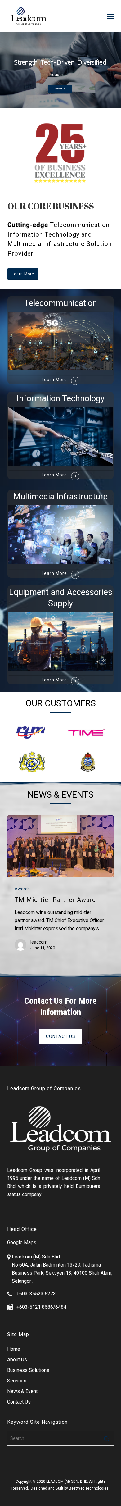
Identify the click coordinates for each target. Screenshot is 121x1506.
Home (13, 1349)
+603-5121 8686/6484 (41, 1307)
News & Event (22, 1391)
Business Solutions (28, 1370)
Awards (22, 888)
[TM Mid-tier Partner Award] (60, 846)
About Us (17, 1360)
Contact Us (60, 89)
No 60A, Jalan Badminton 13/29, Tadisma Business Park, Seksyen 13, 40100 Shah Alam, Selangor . (62, 1273)
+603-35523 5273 (36, 1294)
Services (16, 1381)
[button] (110, 16)
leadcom (38, 942)
